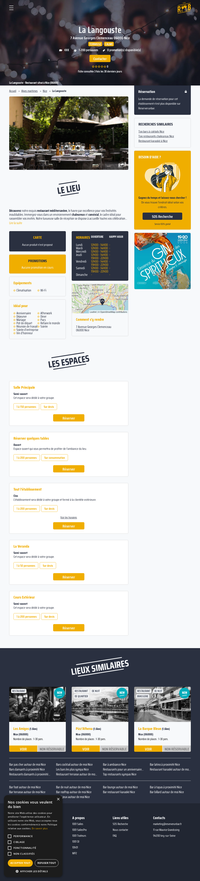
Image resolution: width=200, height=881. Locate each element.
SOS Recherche (162, 216)
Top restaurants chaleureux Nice (156, 136)
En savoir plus (40, 828)
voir (23, 749)
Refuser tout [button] (47, 863)
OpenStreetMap (107, 311)
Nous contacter (120, 830)
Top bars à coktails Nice (151, 131)
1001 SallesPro (79, 830)
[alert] (33, 836)
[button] (15, 133)
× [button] (58, 799)
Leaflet (93, 311)
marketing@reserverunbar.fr (167, 824)
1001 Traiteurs (79, 835)
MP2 (74, 853)
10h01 (75, 847)
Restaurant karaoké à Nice (153, 141)
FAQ (115, 835)
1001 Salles (77, 824)
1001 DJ (75, 841)
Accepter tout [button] (20, 863)
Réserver (68, 418)
